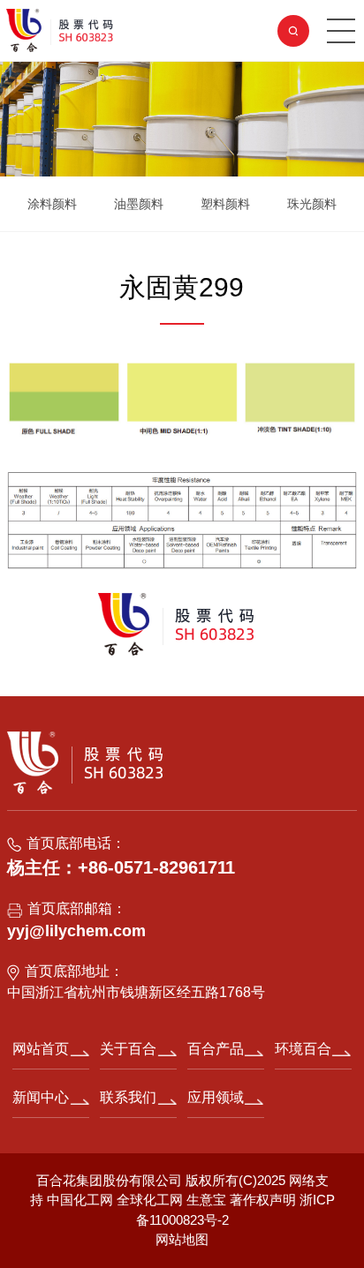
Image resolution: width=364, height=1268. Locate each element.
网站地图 (182, 1239)
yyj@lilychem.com (76, 931)
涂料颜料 (52, 204)
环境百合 (303, 1048)
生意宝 (206, 1199)
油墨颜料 (138, 204)
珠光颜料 (312, 204)
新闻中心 (40, 1097)
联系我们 (128, 1097)
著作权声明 (265, 1199)
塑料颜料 (225, 204)
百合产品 (215, 1048)
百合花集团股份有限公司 (109, 1180)
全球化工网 (150, 1199)
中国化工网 (80, 1199)
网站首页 (40, 1048)
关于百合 (128, 1048)
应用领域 (215, 1097)
